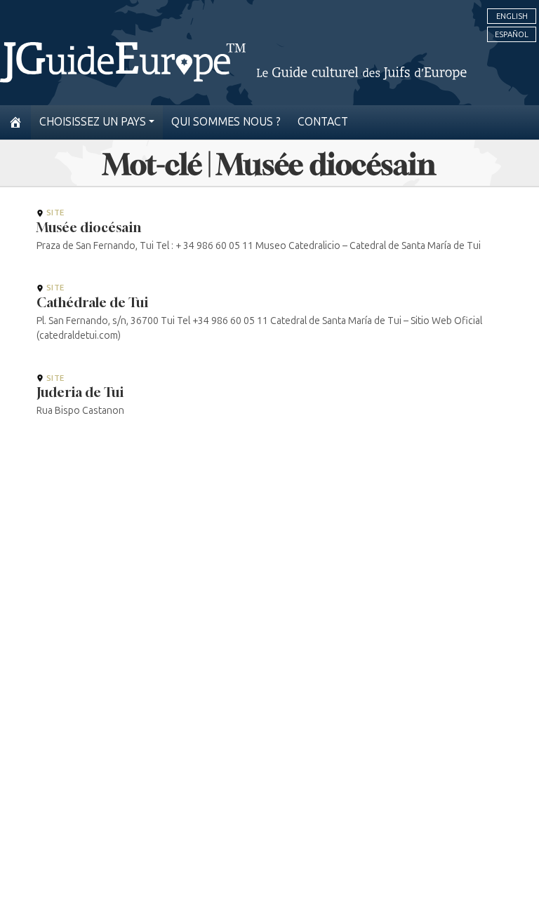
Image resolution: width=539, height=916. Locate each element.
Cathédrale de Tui (92, 302)
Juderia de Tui (80, 392)
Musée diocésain (88, 227)
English (512, 16)
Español (511, 34)
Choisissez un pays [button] (92, 121)
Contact (323, 121)
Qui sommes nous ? (226, 121)
